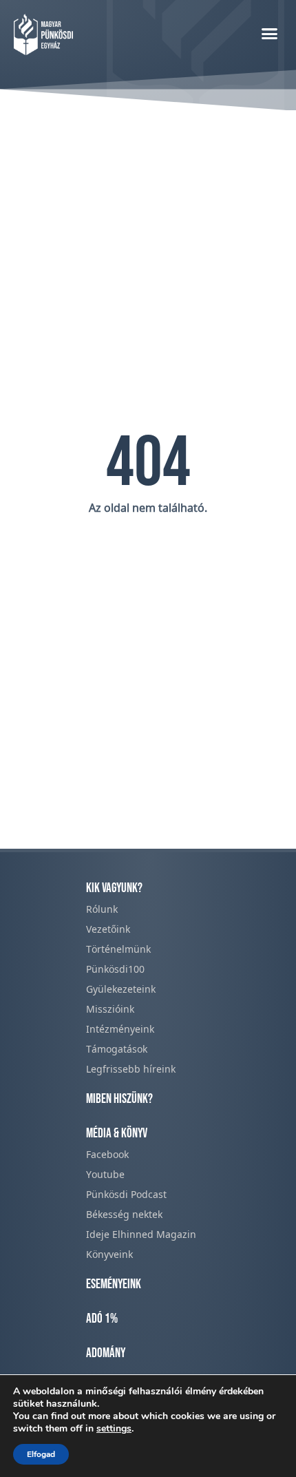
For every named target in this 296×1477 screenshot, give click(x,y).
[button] (270, 33)
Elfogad (41, 1454)
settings (113, 1429)
